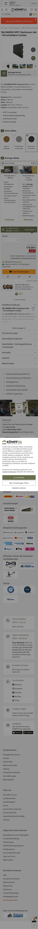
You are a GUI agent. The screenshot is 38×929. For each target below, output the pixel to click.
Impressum (23, 488)
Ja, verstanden (19, 477)
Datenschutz (15, 488)
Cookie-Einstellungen (9, 472)
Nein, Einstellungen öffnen (19, 483)
